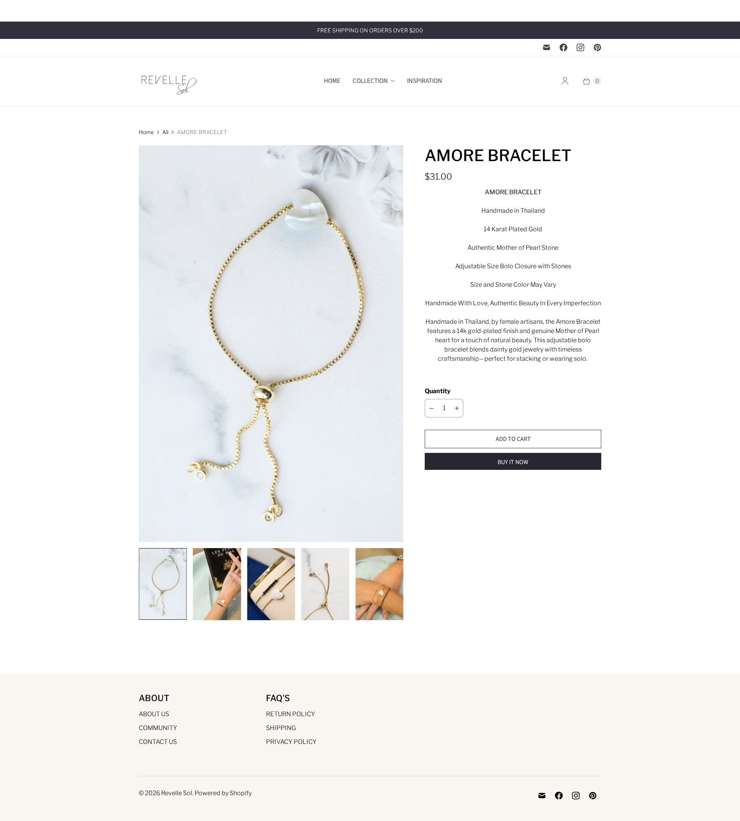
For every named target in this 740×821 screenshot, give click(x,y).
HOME (332, 81)
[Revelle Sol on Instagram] (580, 47)
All (165, 132)
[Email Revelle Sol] (546, 47)
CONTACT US (158, 741)
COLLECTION (370, 81)
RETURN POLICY (290, 714)
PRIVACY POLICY (291, 741)
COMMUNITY (158, 728)
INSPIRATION (424, 81)
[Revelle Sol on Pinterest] (597, 47)
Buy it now (513, 462)
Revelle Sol (176, 793)
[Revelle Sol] (169, 81)
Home (146, 132)
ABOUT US (154, 714)
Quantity (438, 391)
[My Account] (565, 81)
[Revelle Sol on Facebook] (563, 47)
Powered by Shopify (223, 793)
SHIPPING (281, 728)
